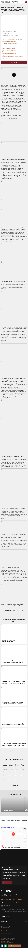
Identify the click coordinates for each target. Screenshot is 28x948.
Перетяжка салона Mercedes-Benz (14, 39)
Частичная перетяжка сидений (8, 48)
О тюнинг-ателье (4, 909)
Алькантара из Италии (12, 43)
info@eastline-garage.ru (15, 902)
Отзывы (19, 909)
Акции (23, 909)
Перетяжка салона (15, 47)
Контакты (25, 911)
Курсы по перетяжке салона (16, 911)
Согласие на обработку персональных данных (5, 931)
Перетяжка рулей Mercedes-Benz (9, 41)
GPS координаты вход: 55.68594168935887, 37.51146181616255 (7, 942)
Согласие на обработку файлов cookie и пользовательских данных (6, 935)
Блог (10, 909)
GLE (12, 31)
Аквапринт (4, 58)
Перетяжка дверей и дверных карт (9, 50)
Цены (2, 911)
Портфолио (7, 911)
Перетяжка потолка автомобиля (9, 51)
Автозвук (9, 58)
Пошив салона (5, 916)
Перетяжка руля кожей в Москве (9, 53)
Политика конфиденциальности (6, 929)
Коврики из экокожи (19, 56)
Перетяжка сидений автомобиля (9, 55)
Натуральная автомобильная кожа (9, 45)
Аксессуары (4, 921)
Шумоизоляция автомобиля (8, 56)
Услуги (3, 919)
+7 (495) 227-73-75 (4, 902)
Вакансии (14, 909)
